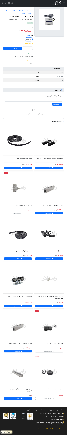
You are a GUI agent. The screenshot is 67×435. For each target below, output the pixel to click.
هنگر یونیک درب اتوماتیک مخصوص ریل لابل (20, 296)
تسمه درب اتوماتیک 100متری (24, 158)
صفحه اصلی (60, 410)
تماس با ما (36, 410)
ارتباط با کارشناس (6, 432)
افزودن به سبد (12, 48)
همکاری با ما (29, 410)
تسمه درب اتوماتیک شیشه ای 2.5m (22, 251)
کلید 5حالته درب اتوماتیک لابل (24, 205)
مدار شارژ (60, 251)
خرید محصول (48, 167)
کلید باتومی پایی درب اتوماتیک (55, 343)
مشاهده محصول (17, 213)
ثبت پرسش (56, 104)
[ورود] (2, 3)
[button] (5, 3)
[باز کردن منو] (64, 3)
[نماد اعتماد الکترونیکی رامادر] (22, 416)
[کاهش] (31, 48)
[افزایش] (24, 48)
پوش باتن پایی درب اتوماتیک (55, 389)
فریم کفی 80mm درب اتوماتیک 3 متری (53, 205)
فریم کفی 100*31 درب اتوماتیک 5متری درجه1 (20, 343)
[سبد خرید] (9, 3)
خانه (32, 8)
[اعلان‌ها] (12, 3)
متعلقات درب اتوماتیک (26, 13)
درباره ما (43, 410)
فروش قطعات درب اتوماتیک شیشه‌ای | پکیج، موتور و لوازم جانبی (17, 10)
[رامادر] (56, 3)
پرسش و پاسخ (51, 410)
